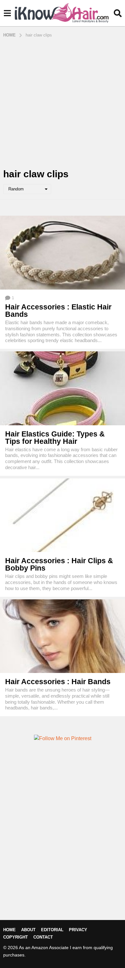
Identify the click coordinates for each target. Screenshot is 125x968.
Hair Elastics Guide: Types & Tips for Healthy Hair (55, 437)
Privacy (78, 929)
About (28, 929)
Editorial (52, 929)
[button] (7, 13)
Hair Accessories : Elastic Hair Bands (58, 310)
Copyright (15, 937)
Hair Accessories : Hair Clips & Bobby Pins (59, 564)
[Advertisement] (62, 103)
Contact (43, 937)
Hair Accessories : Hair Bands (58, 681)
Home (9, 929)
